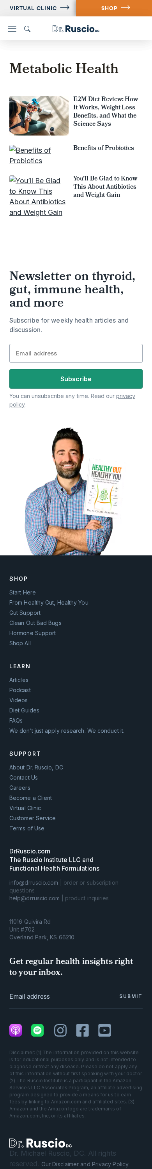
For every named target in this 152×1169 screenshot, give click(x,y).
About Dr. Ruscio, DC (36, 767)
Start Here (22, 592)
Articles (18, 680)
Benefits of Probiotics (103, 149)
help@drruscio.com (34, 898)
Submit (131, 996)
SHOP (109, 8)
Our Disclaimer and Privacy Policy (85, 1164)
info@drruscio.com (33, 882)
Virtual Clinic (33, 8)
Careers (19, 788)
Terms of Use (26, 828)
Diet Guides (24, 710)
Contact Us (23, 777)
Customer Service (32, 818)
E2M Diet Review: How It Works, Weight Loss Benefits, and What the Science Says (105, 112)
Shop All (20, 643)
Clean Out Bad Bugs (35, 623)
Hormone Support (32, 633)
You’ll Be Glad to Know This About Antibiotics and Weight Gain (105, 187)
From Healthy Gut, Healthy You (48, 602)
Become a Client (30, 798)
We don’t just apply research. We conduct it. (66, 731)
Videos (18, 700)
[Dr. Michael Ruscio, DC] (40, 1143)
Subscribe (76, 379)
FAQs (16, 720)
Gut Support (25, 613)
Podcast (20, 690)
